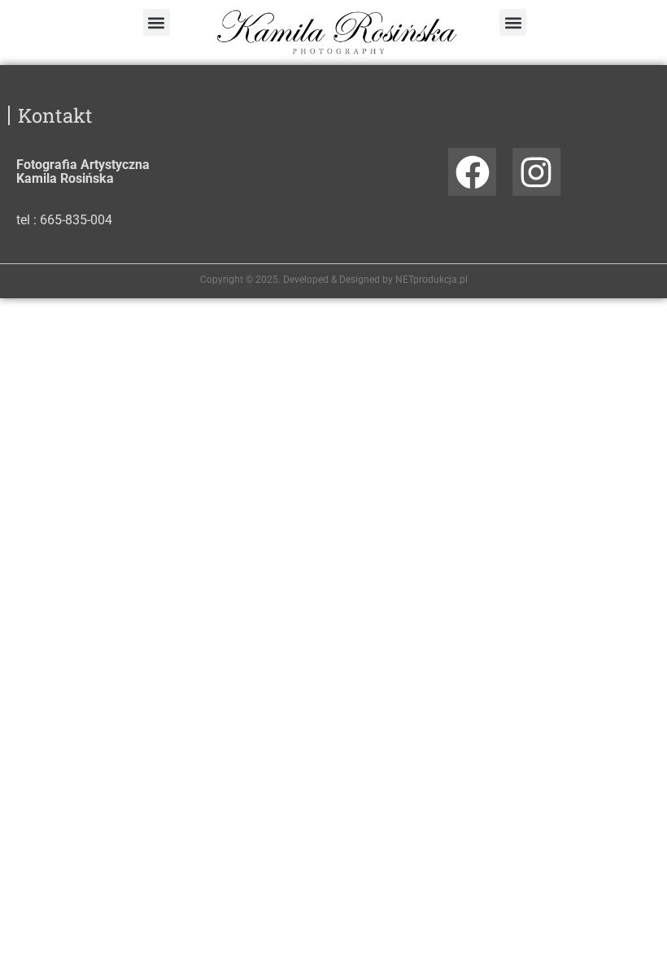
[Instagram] (536, 172)
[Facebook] (472, 172)
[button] (156, 22)
